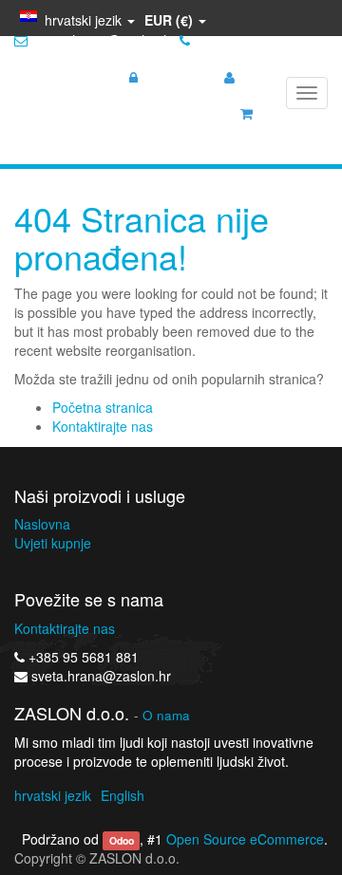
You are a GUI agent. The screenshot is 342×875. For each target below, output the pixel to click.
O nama (166, 715)
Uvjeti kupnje (52, 542)
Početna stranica (102, 407)
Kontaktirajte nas (102, 426)
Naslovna (42, 523)
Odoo (121, 840)
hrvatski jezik (52, 795)
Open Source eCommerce (245, 838)
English (122, 795)
